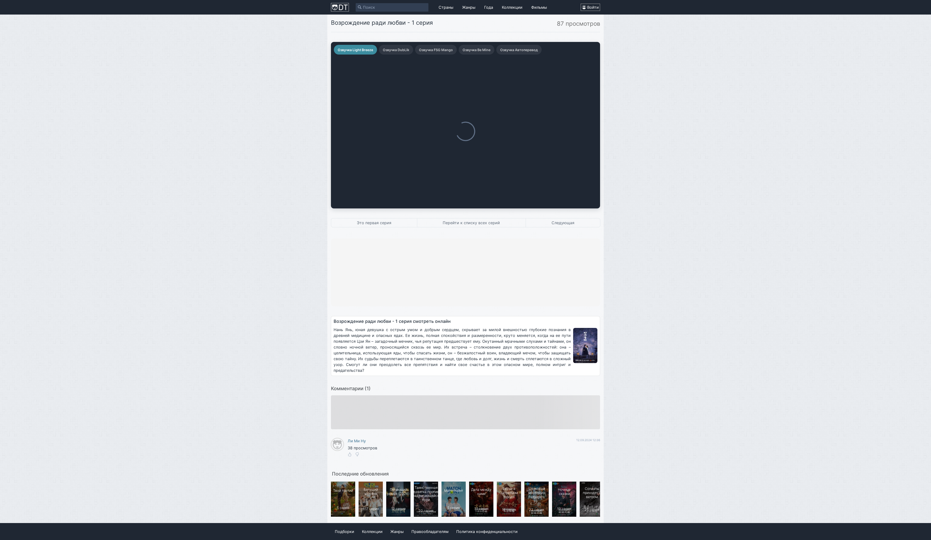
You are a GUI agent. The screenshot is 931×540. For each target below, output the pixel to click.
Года (488, 7)
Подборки (344, 531)
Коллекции (512, 7)
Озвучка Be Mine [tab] (476, 50)
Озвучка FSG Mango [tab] (436, 50)
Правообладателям (430, 531)
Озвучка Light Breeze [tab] (355, 50)
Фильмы (539, 7)
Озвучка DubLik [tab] (396, 50)
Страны (446, 7)
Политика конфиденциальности (487, 531)
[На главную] (340, 7)
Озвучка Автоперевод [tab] (519, 50)
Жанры (468, 7)
